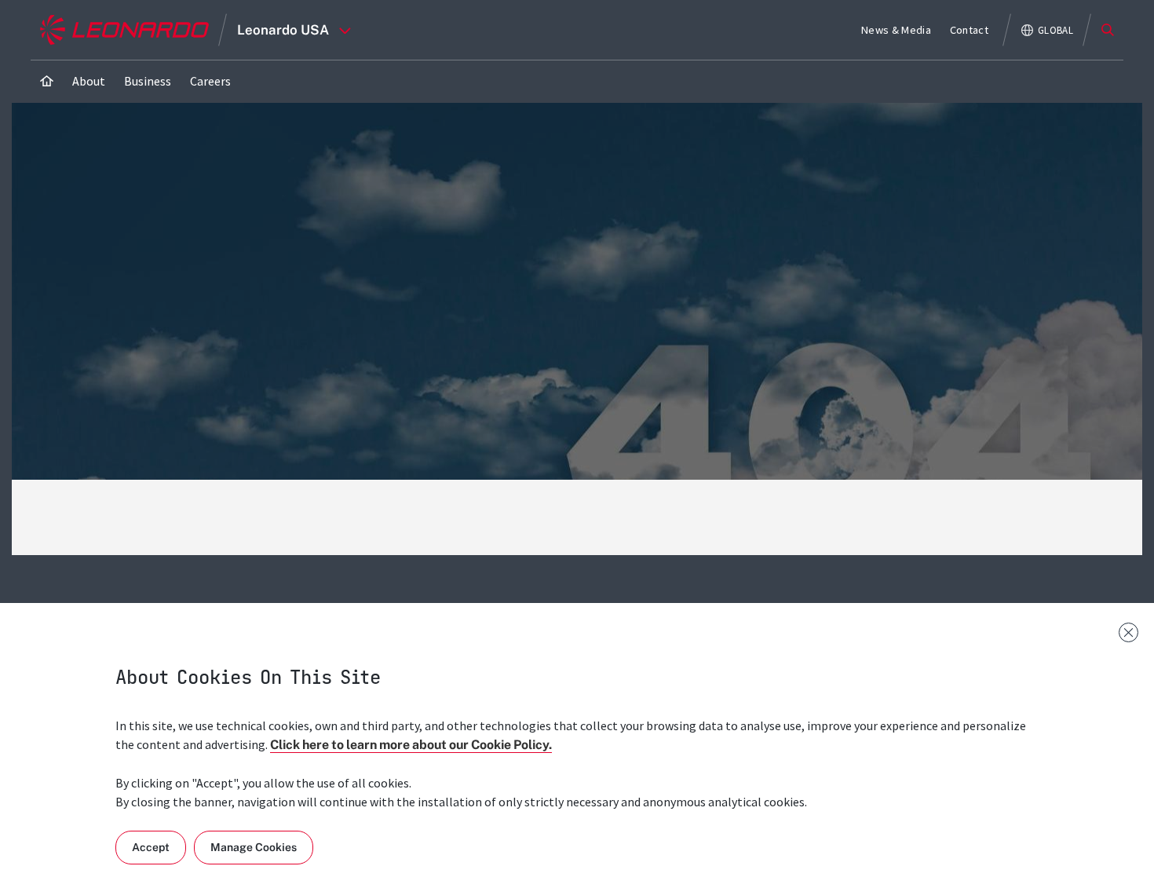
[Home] (46, 81)
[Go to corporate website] (124, 30)
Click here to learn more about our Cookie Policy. (411, 744)
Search (1107, 30)
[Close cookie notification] (1128, 632)
